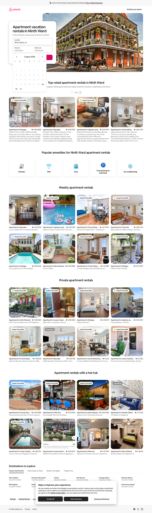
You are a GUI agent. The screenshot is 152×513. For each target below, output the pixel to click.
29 (43, 84)
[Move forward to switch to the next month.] (42, 57)
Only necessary (76, 499)
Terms (34, 509)
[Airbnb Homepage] (14, 9)
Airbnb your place (134, 9)
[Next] (80, 92)
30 (16, 89)
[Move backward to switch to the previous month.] (16, 57)
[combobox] (33, 42)
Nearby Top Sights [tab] (53, 471)
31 (21, 89)
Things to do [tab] (68, 471)
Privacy (27, 509)
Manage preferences (101, 499)
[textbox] (23, 50)
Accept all (50, 499)
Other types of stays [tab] (35, 471)
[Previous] (72, 92)
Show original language (93, 3)
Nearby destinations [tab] (16, 471)
